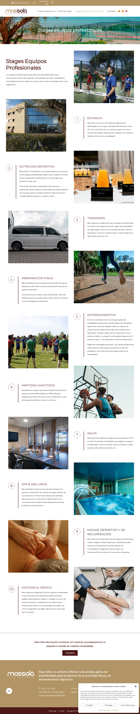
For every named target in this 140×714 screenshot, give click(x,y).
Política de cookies (104, 710)
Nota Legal (52, 711)
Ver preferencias (128, 705)
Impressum (114, 710)
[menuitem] (120, 11)
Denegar (108, 705)
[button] (136, 686)
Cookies (61, 711)
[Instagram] (52, 2)
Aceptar (89, 705)
